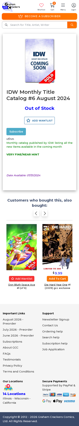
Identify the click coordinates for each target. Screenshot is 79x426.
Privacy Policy (12, 365)
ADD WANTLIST (42, 120)
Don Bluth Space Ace (21, 284)
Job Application (53, 349)
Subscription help (55, 343)
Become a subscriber (43, 16)
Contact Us (50, 325)
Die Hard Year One (55, 284)
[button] (63, 7)
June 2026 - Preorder (18, 335)
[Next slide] (44, 214)
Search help (51, 337)
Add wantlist (23, 278)
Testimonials (12, 359)
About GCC (10, 347)
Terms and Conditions (18, 371)
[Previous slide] (36, 214)
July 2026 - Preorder (18, 329)
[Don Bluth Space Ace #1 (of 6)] (21, 247)
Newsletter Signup (55, 319)
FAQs (6, 353)
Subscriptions (12, 341)
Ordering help (52, 331)
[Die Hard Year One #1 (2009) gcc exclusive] (57, 247)
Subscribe (16, 131)
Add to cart (57, 278)
